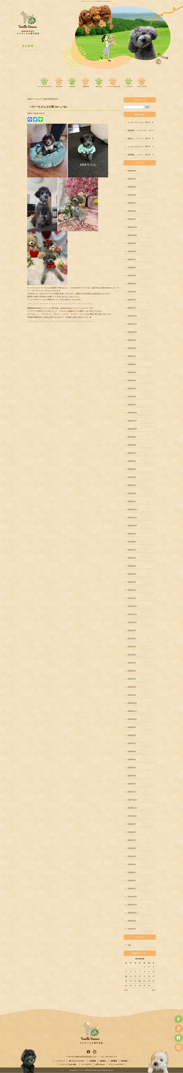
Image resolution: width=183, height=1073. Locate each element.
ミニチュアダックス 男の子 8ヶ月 (142, 122)
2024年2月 (132, 397)
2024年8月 (132, 348)
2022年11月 (132, 518)
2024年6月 (132, 364)
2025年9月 (132, 243)
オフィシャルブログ (116, 1064)
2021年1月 (132, 695)
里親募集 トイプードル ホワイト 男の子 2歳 (142, 130)
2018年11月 (132, 905)
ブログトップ (139, 100)
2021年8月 (132, 639)
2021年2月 (132, 687)
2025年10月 (132, 235)
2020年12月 (132, 703)
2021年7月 (132, 647)
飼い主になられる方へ (44, 81)
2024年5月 (132, 372)
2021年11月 (132, 614)
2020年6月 (132, 752)
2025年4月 (132, 284)
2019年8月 (132, 832)
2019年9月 (132, 824)
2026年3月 (132, 203)
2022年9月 (132, 534)
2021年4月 (132, 671)
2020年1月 (132, 792)
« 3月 (126, 990)
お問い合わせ (141, 81)
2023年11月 (132, 421)
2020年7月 (132, 743)
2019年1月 (132, 889)
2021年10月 (132, 622)
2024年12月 (132, 316)
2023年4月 (132, 477)
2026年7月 (132, 179)
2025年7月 (132, 260)
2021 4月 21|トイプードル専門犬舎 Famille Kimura (96, 1)
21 (140, 981)
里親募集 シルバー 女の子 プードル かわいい (142, 155)
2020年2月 (132, 784)
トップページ (60, 1061)
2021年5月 (132, 663)
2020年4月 (132, 768)
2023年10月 (132, 429)
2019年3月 (132, 872)
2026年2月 (132, 211)
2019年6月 (132, 848)
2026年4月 (132, 195)
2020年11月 (132, 711)
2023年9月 (132, 437)
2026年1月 (132, 219)
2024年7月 (132, 356)
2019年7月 (132, 840)
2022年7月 (132, 550)
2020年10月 (132, 719)
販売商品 (98, 81)
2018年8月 (132, 929)
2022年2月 (132, 590)
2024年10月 (132, 332)
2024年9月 (132, 340)
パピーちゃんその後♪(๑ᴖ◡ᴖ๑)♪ (49, 106)
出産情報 (60, 81)
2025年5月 (132, 276)
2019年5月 (132, 856)
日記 (129, 945)
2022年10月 (132, 526)
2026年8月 (132, 171)
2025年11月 (132, 227)
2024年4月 (132, 380)
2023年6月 (132, 461)
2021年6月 (132, 655)
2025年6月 (132, 268)
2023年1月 (132, 501)
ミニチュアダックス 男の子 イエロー (142, 147)
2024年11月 (132, 324)
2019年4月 (132, 864)
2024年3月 (132, 389)
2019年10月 (132, 816)
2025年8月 (132, 251)
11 (126, 976)
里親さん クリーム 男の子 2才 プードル (142, 139)
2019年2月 (132, 881)
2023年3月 (132, 485)
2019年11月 (132, 808)
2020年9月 (132, 727)
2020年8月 (132, 735)
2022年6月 (132, 558)
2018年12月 (132, 897)
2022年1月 (132, 598)
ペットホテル (128, 81)
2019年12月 (132, 800)
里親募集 (85, 81)
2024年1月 (132, 405)
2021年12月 (132, 606)
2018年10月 (132, 913)
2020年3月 (132, 776)
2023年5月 (132, 469)
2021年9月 (132, 631)
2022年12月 (132, 510)
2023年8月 (132, 445)
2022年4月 (132, 574)
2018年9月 (132, 921)
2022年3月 (132, 582)
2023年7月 (132, 453)
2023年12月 (132, 413)
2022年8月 (132, 542)
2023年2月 (132, 493)
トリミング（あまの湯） (113, 81)
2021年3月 (132, 679)
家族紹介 (72, 81)
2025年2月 (132, 300)
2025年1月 (132, 308)
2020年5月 (132, 760)
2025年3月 (132, 292)
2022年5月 (132, 566)
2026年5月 (132, 187)
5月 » (154, 990)
